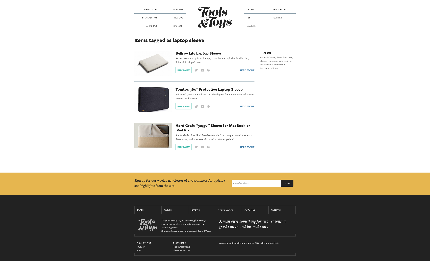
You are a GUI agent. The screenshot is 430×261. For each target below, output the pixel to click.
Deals (140, 209)
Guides (168, 209)
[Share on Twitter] (196, 70)
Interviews (177, 9)
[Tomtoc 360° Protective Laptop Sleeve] (153, 99)
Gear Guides (150, 9)
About (250, 9)
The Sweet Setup (181, 246)
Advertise (250, 209)
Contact (276, 209)
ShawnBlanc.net (181, 250)
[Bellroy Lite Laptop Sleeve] (153, 63)
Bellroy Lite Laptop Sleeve (198, 53)
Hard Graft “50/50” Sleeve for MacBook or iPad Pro (213, 128)
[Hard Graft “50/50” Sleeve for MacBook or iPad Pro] (153, 135)
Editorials (151, 26)
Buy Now (183, 70)
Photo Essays (149, 17)
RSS (248, 17)
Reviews (178, 17)
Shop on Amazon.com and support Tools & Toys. (186, 231)
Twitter (277, 17)
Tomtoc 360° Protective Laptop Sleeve (209, 89)
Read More (247, 70)
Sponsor (178, 26)
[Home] (215, 18)
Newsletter (279, 9)
